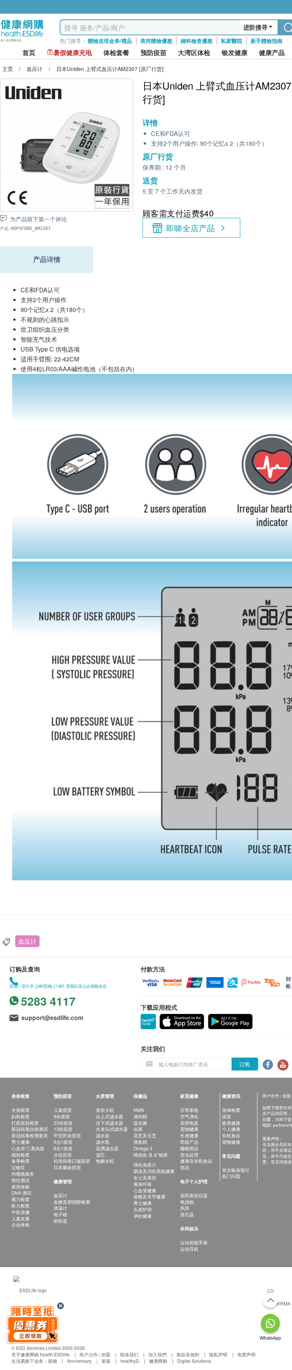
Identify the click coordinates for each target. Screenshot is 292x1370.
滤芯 (100, 1154)
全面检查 (20, 1110)
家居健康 (231, 1122)
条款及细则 (187, 1354)
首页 (28, 52)
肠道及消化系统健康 (154, 1171)
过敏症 (18, 1167)
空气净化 (189, 1116)
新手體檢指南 (266, 40)
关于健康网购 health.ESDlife (40, 1354)
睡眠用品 (189, 1148)
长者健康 (189, 1135)
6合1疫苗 (63, 1148)
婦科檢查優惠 (197, 40)
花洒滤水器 (107, 1148)
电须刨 (187, 1201)
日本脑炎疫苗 (67, 1167)
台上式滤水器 (109, 1116)
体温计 (60, 1207)
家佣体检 (20, 1186)
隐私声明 (218, 1354)
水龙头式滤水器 (112, 1129)
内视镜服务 (22, 1173)
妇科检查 (20, 1116)
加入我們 (157, 1354)
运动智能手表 (194, 1242)
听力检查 (20, 1205)
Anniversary (79, 1360)
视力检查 (20, 1199)
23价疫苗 (63, 1122)
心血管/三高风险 (27, 1148)
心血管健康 (144, 1190)
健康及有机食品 (196, 1160)
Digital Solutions (194, 1360)
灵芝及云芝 (144, 1135)
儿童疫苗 (63, 1110)
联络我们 (129, 1354)
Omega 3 (142, 1148)
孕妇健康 (142, 1215)
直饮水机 (105, 1110)
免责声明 (246, 1354)
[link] (30, 1289)
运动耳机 (189, 1248)
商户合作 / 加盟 (94, 1354)
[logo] (22, 42)
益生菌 (140, 1122)
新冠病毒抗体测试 (29, 1129)
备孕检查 (20, 1160)
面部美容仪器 (194, 1195)
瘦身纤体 (142, 1184)
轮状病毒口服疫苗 (72, 1160)
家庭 (106, 1360)
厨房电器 (189, 1122)
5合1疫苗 (63, 1141)
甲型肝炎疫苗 (67, 1135)
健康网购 (158, 1360)
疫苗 (226, 1116)
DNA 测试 (21, 1192)
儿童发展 (20, 1218)
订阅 (244, 1064)
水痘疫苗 (63, 1154)
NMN (138, 1110)
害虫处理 (189, 1154)
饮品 (184, 1167)
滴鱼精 (140, 1141)
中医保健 (20, 1212)
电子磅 (60, 1214)
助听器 (60, 1220)
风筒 (184, 1207)
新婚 (52, 1360)
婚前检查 (20, 1154)
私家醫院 (231, 40)
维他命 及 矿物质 (150, 1154)
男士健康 (20, 1141)
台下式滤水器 (109, 1122)
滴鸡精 (140, 1116)
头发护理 (142, 1209)
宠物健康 (189, 1129)
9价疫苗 (62, 1116)
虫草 (138, 1129)
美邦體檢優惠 (156, 40)
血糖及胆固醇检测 (72, 1201)
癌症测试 (20, 1180)
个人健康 (231, 1129)
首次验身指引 (235, 1170)
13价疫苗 (63, 1129)
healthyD (130, 1360)
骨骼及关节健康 (149, 1196)
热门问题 (231, 1176)
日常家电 (189, 1110)
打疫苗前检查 (25, 1122)
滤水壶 (103, 1135)
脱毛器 (187, 1214)
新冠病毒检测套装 (29, 1135)
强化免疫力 (144, 1164)
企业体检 (20, 1224)
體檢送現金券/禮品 (110, 40)
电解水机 (105, 1160)
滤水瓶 (103, 1141)
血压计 (27, 941)
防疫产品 (189, 1141)
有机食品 (231, 1135)
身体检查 (231, 1110)
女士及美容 (144, 1177)
